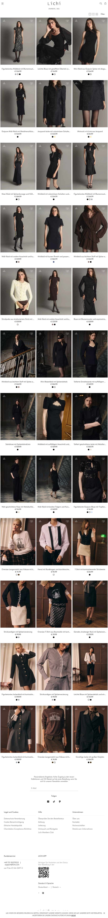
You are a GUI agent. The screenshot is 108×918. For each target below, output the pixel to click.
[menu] (3, 3)
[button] (104, 913)
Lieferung (42, 825)
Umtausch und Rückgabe (48, 829)
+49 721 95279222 (11, 863)
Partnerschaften (78, 825)
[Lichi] (54, 3)
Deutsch (56, 887)
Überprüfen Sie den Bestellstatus (51, 819)
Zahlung (41, 822)
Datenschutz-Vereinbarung (14, 819)
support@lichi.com (12, 865)
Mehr (73, 915)
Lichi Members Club (46, 832)
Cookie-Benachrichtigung (14, 822)
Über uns (75, 819)
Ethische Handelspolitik (13, 825)
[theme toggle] (41, 893)
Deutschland (43, 887)
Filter (103, 14)
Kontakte (76, 822)
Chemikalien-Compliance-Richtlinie (17, 829)
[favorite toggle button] (31, 21)
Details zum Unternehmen (82, 829)
